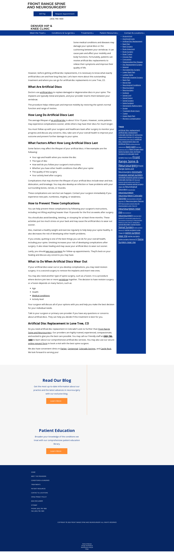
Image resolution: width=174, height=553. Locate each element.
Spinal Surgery (128, 101)
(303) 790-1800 (56, 18)
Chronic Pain (127, 57)
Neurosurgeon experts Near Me (130, 204)
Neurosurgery (128, 90)
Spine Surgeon (128, 103)
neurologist (131, 190)
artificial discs (46, 92)
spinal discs (136, 222)
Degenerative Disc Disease (133, 62)
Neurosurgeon (128, 88)
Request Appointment (65, 14)
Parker (63, 348)
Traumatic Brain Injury (131, 111)
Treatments (86, 33)
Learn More (55, 401)
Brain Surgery (128, 52)
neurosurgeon (126, 192)
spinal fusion (135, 224)
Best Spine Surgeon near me (131, 150)
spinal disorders (125, 224)
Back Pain (126, 44)
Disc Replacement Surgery (132, 65)
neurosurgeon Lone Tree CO (128, 206)
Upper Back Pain (129, 116)
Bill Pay (42, 14)
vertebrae (63, 279)
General (125, 67)
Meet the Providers (38, 476)
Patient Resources (108, 33)
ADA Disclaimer (37, 501)
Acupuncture (127, 36)
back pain (131, 146)
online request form (37, 343)
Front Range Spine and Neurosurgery (131, 168)
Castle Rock (106, 348)
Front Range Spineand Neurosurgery (46, 5)
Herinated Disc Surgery (131, 70)
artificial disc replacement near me (130, 140)
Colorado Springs (87, 348)
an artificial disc (58, 120)
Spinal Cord (127, 95)
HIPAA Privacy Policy (39, 497)
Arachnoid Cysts (129, 39)
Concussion (127, 59)
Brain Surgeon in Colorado (129, 153)
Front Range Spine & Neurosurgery (129, 161)
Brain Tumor (127, 54)
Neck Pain (126, 80)
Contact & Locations (133, 33)
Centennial (73, 348)
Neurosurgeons (126, 212)
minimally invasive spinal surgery (131, 173)
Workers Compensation (132, 119)
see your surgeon (54, 251)
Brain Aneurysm (129, 49)
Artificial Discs (124, 144)
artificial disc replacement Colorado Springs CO (128, 134)
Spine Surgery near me (131, 241)
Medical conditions (41, 295)
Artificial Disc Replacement (132, 41)
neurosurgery (126, 215)
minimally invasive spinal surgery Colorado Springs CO (131, 178)
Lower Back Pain (129, 72)
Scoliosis (126, 93)
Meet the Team (37, 33)
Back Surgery (128, 46)
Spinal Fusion (128, 98)
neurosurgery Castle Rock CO (133, 218)
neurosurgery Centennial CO (126, 220)
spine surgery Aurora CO (128, 239)
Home (33, 472)
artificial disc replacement (129, 130)
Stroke (125, 108)
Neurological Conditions (132, 85)
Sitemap (34, 505)
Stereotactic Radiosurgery (132, 106)
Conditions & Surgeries (63, 33)
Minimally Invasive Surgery (133, 77)
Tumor (125, 113)
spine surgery (134, 236)
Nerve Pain (127, 83)
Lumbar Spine (128, 75)
